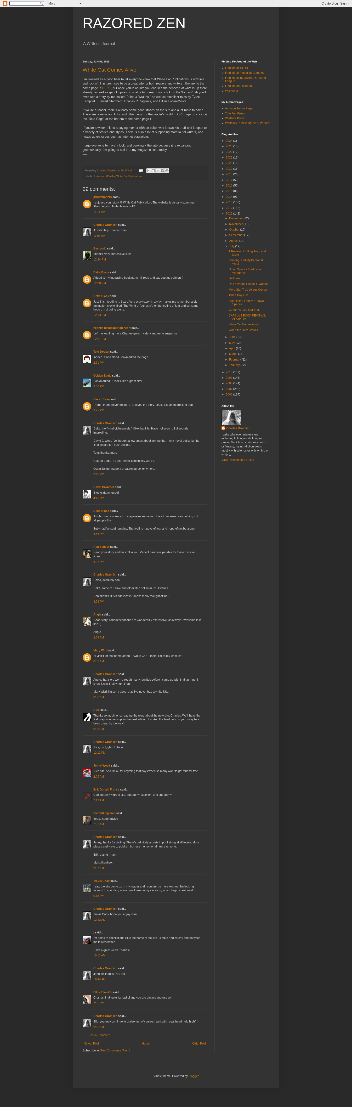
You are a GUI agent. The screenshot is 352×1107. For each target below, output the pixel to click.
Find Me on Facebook (239, 86)
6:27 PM (98, 562)
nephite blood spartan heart (112, 328)
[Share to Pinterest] (167, 170)
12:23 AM (99, 919)
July (232, 246)
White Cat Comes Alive (109, 70)
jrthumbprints (102, 197)
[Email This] (148, 170)
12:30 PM (99, 283)
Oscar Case (101, 399)
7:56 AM (98, 824)
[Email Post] (141, 170)
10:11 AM (99, 955)
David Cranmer (103, 487)
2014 (229, 196)
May (232, 343)
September (236, 235)
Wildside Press (234, 118)
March (233, 354)
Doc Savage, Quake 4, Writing (248, 284)
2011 (229, 213)
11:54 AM (99, 235)
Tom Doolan (101, 351)
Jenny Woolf (101, 765)
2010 (229, 372)
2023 (229, 146)
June (232, 337)
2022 (229, 152)
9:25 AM (98, 1027)
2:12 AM (98, 800)
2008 (229, 383)
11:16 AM (99, 212)
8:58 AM (98, 697)
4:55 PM (98, 534)
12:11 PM (99, 752)
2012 (229, 208)
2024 (229, 140)
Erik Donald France (106, 789)
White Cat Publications (129, 176)
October (234, 229)
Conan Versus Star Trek (244, 309)
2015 (229, 191)
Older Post (199, 1043)
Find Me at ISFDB (236, 68)
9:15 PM (98, 896)
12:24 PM (99, 259)
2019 (229, 168)
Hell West (235, 278)
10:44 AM (99, 979)
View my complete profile (237, 460)
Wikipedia (231, 91)
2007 (229, 389)
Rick (96, 710)
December (236, 218)
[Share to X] (157, 170)
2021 (229, 157)
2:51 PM (98, 362)
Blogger (193, 1076)
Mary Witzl (100, 650)
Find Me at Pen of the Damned (245, 72)
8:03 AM (98, 661)
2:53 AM (98, 637)
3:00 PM (98, 386)
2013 (229, 202)
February (235, 359)
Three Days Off (238, 295)
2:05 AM (98, 776)
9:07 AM (98, 868)
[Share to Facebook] (162, 170)
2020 (229, 163)
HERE (106, 88)
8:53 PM (98, 601)
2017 (229, 180)
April (232, 348)
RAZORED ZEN (134, 23)
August (234, 241)
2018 (229, 174)
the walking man (104, 813)
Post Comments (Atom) (115, 1050)
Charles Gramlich (105, 224)
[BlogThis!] (153, 170)
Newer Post (91, 1043)
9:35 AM (98, 729)
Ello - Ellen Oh (102, 992)
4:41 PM (98, 498)
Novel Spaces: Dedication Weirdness (245, 271)
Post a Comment (99, 1035)
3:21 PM (98, 410)
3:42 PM (98, 474)
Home (146, 1043)
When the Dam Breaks (243, 330)
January (234, 365)
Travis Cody (101, 881)
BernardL (99, 248)
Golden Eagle (102, 375)
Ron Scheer (101, 546)
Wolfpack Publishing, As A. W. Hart (247, 123)
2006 (229, 394)
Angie (97, 614)
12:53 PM (99, 315)
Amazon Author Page (239, 108)
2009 (229, 377)
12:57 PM (99, 339)
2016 (229, 185)
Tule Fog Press (235, 113)
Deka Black (101, 272)
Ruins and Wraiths (104, 176)
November (236, 224)
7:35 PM (98, 1003)
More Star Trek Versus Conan (248, 289)
